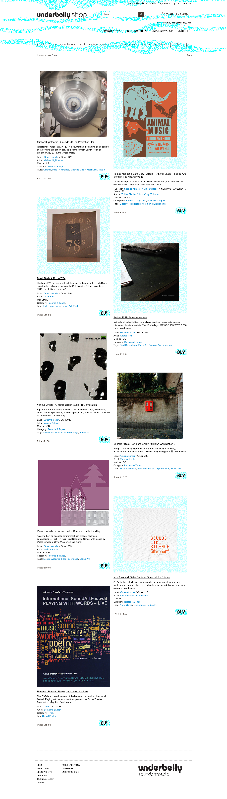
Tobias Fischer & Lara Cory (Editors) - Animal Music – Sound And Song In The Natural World (150, 175)
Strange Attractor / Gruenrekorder (141, 188)
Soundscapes (165, 345)
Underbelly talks (136, 31)
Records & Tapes (64, 44)
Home (40, 55)
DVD (46, 706)
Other (178, 44)
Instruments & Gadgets (135, 44)
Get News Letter (45, 779)
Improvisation (162, 468)
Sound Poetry (49, 716)
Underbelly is (112, 31)
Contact (152, 3)
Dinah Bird (49, 296)
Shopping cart (44, 772)
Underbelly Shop (162, 31)
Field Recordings (60, 169)
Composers (140, 605)
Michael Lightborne (53, 160)
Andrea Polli (126, 335)
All (43, 44)
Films (162, 44)
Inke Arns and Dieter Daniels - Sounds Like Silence (142, 577)
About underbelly (71, 765)
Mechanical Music (96, 169)
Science (153, 345)
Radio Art (143, 345)
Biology (123, 203)
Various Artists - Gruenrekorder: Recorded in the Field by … (70, 531)
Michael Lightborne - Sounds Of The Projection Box (65, 142)
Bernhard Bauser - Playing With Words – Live (62, 691)
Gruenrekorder (51, 157)
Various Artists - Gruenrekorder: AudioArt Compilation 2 (144, 443)
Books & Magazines (97, 44)
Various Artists (51, 423)
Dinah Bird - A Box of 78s (51, 278)
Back (189, 55)
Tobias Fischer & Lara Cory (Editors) (140, 194)
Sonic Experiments (156, 203)
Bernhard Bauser (52, 709)
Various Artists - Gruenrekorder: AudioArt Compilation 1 (68, 404)
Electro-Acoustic (51, 432)
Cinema (47, 169)
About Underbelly (136, 3)
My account (43, 769)
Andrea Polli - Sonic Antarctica (130, 317)
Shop (39, 765)
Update (164, 3)
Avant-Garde (126, 605)
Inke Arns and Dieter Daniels (134, 595)
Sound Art (67, 306)
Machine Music (78, 169)
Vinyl (75, 306)
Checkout (42, 776)
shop (47, 55)
